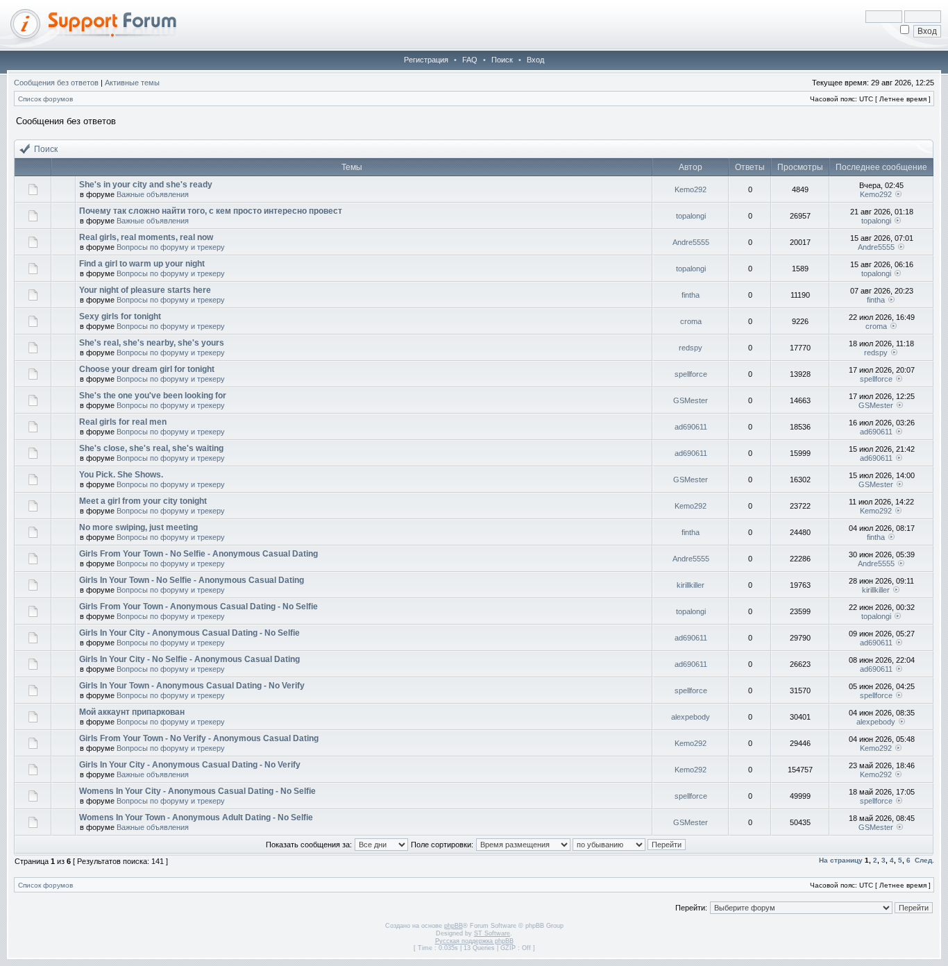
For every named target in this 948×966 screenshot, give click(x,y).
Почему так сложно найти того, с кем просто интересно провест (210, 211)
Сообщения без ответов (56, 82)
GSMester (690, 400)
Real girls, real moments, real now (146, 237)
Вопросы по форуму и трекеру (171, 247)
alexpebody (690, 717)
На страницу (841, 860)
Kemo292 (690, 189)
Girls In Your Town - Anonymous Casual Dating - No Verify (192, 685)
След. (924, 860)
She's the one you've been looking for (152, 395)
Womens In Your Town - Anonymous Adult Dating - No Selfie (196, 817)
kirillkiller (690, 585)
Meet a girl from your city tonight (143, 501)
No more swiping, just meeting (138, 527)
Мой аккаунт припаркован (132, 712)
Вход (535, 60)
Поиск (502, 60)
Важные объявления (153, 194)
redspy (690, 348)
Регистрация (426, 60)
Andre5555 (690, 242)
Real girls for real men (123, 422)
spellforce (691, 374)
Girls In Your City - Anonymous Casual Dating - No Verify (190, 765)
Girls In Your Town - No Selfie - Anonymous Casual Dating (191, 580)
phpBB (453, 925)
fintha (691, 295)
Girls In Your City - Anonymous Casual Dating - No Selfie (189, 633)
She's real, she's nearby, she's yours (151, 343)
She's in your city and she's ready (145, 184)
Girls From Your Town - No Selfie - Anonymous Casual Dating (198, 554)
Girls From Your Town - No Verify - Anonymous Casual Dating (199, 738)
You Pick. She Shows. (121, 475)
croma (691, 321)
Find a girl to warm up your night (142, 264)
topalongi (691, 216)
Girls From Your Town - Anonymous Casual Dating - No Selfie (198, 606)
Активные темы (132, 82)
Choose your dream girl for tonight (146, 369)
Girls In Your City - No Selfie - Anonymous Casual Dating (189, 659)
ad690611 (691, 427)
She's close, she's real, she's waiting (151, 448)
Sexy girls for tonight (120, 316)
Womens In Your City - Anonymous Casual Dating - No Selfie (197, 791)
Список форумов (45, 99)
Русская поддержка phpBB (474, 941)
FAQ (469, 60)
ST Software (492, 933)
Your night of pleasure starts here (145, 290)
